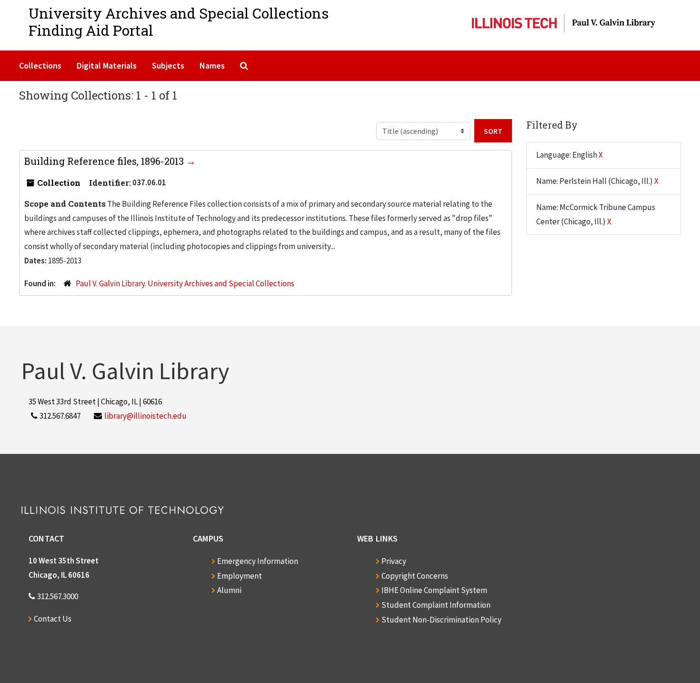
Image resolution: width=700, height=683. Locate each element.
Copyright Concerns (414, 576)
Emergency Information (257, 561)
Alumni (229, 590)
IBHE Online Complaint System (434, 590)
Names (212, 65)
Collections (40, 65)
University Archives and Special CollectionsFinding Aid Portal (179, 22)
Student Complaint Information (435, 605)
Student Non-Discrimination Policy (441, 619)
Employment (239, 576)
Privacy (393, 561)
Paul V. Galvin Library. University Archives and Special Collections (185, 283)
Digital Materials (107, 65)
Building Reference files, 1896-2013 (105, 161)
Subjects (168, 65)
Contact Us (52, 618)
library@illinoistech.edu (145, 416)
